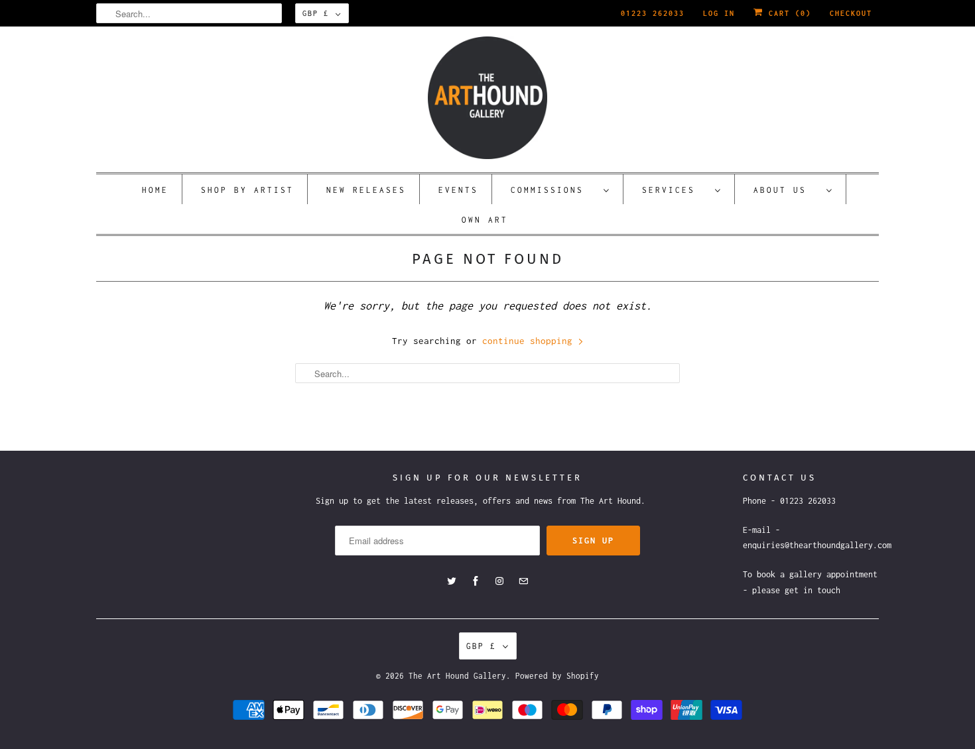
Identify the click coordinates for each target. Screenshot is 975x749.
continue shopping (530, 340)
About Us (786, 190)
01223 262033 (652, 13)
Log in (719, 13)
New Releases (366, 190)
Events (458, 190)
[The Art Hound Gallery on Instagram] (499, 581)
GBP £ (315, 13)
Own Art (485, 219)
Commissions (554, 190)
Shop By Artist (247, 190)
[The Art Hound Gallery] (487, 97)
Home (155, 190)
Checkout (851, 13)
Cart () (787, 13)
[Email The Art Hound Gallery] (523, 581)
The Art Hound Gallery (457, 675)
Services (675, 190)
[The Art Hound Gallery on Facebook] (475, 581)
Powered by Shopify (557, 675)
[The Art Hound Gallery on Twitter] (451, 581)
